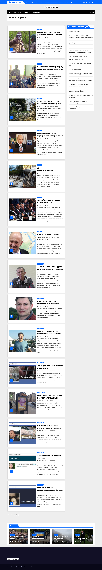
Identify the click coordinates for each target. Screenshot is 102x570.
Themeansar (33, 566)
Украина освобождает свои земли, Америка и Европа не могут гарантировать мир (81, 37)
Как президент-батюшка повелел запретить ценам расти (48, 428)
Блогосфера (40, 263)
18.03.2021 (41, 138)
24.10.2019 (41, 306)
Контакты (17, 12)
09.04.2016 (41, 400)
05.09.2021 (41, 72)
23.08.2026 (14, 541)
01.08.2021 (41, 106)
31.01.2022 (41, 37)
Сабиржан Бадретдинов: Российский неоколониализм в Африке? (50, 333)
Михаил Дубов (51, 370)
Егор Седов (50, 400)
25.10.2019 (41, 239)
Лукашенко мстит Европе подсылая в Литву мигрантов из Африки (49, 103)
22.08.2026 (80, 541)
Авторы (27, 12)
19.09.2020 (41, 173)
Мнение (39, 392)
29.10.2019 (41, 205)
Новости (39, 29)
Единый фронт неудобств (76, 42)
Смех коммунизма (74, 46)
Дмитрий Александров (53, 72)
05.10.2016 (41, 370)
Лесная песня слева (74, 31)
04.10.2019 (41, 336)
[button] (90, 12)
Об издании (37, 12)
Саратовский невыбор (75, 69)
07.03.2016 (41, 430)
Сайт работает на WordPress (14, 566)
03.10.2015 (41, 460)
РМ (47, 37)
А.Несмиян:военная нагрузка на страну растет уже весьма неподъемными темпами (49, 269)
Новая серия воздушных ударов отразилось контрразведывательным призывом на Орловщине (79, 58)
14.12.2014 (41, 493)
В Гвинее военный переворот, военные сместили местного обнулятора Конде (50, 69)
